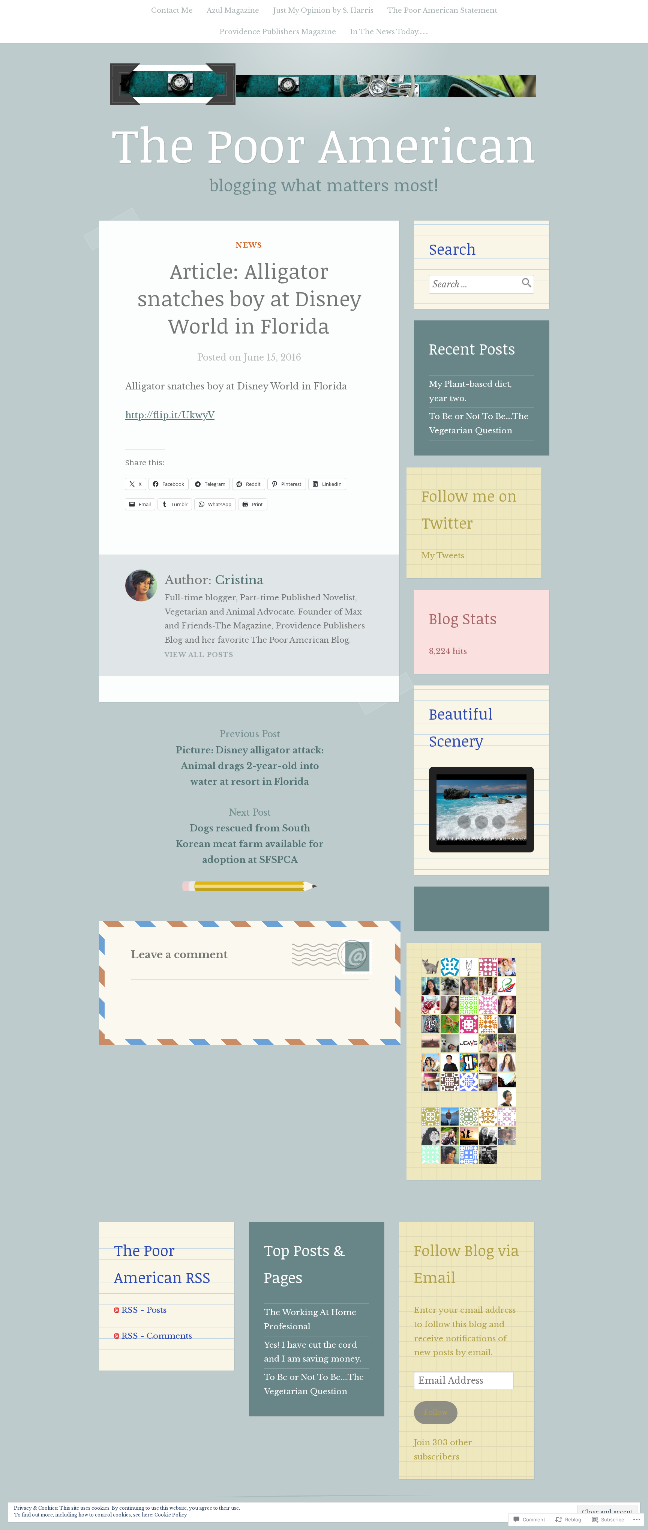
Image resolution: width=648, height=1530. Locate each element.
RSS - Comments (157, 1336)
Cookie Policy (170, 1515)
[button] (464, 822)
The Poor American (324, 144)
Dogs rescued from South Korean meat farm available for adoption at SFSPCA (250, 836)
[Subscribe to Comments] (116, 1336)
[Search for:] (481, 284)
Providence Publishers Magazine (277, 31)
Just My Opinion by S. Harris (323, 10)
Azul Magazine (233, 10)
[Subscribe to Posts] (116, 1310)
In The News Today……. (389, 31)
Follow (436, 1412)
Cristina (239, 580)
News (249, 245)
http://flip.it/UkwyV (169, 415)
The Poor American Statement (442, 10)
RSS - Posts (144, 1310)
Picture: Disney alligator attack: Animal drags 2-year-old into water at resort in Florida (250, 758)
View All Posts (199, 655)
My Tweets (443, 556)
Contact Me (172, 10)
